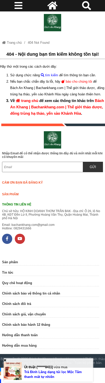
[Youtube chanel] (20, 239)
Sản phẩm (10, 194)
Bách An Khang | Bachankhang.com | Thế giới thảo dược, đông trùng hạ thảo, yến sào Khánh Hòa (57, 106)
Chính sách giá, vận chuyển (24, 314)
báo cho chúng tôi (78, 81)
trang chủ (29, 100)
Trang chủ (14, 43)
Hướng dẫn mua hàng (19, 345)
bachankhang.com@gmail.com (33, 225)
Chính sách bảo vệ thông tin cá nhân (31, 293)
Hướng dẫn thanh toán (20, 335)
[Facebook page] (7, 239)
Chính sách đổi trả (16, 304)
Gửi (93, 167)
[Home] (52, 22)
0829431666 (22, 228)
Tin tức (7, 272)
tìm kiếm (51, 75)
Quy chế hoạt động (17, 283)
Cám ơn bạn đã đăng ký (22, 182)
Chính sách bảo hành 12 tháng (26, 325)
